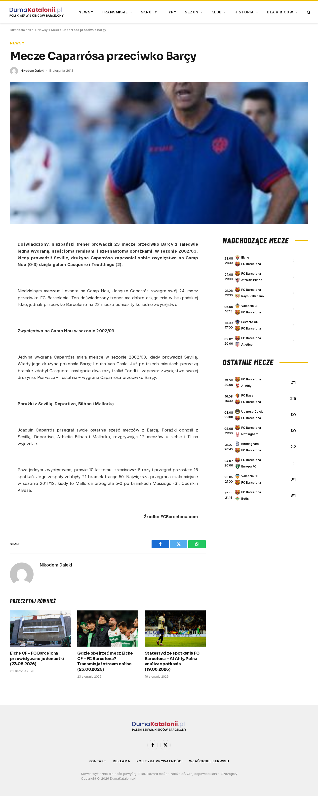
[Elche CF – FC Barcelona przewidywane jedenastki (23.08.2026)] (40, 628)
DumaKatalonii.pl (22, 30)
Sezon (192, 12)
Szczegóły (229, 774)
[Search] (308, 12)
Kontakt (98, 761)
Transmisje (115, 12)
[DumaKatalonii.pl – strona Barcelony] (36, 12)
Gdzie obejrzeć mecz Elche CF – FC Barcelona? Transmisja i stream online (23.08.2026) (105, 661)
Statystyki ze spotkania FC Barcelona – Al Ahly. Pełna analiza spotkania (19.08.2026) (172, 661)
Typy (171, 12)
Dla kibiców (280, 12)
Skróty (149, 12)
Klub (216, 12)
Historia (244, 12)
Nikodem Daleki (32, 70)
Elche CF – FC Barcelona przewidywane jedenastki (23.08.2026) (37, 659)
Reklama (121, 761)
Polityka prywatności (159, 761)
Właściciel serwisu (209, 761)
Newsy (86, 12)
